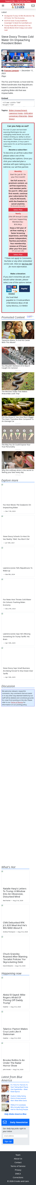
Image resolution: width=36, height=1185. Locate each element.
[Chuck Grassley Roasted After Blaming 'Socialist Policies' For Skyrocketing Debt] (15, 943)
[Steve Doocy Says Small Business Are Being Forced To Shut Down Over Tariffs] (18, 656)
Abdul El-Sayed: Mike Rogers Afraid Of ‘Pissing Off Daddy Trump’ (14, 998)
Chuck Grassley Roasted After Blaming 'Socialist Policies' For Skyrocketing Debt (15, 957)
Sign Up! (8, 1141)
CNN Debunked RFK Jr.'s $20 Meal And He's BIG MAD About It (15, 925)
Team (18, 1155)
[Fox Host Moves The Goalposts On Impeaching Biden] (18, 493)
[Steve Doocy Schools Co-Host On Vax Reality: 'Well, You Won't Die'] (18, 524)
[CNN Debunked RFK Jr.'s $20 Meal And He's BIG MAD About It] (15, 912)
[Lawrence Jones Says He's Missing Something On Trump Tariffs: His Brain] (18, 622)
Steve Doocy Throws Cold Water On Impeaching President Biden (17, 40)
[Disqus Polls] (18, 732)
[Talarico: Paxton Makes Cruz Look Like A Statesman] (15, 1018)
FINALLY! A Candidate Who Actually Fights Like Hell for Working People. (19, 1107)
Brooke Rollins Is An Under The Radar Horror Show (14, 1063)
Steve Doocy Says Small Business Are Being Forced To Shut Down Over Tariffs (18, 671)
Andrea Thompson (9, 932)
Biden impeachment (18, 110)
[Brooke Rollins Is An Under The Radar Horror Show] (15, 1049)
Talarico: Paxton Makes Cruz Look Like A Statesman (15, 1031)
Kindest (11, 293)
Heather (5, 1007)
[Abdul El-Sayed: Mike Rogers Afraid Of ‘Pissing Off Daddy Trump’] (15, 984)
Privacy (18, 1170)
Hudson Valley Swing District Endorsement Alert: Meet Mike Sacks (19, 1098)
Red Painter (7, 900)
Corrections (18, 1177)
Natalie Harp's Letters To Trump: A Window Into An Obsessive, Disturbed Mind (14, 892)
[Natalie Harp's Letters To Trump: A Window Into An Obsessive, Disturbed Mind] (15, 878)
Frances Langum (11, 70)
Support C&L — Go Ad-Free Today (18, 1)
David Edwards (8, 966)
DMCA (18, 1173)
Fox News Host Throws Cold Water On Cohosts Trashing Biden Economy (17, 602)
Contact (18, 1162)
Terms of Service (17, 702)
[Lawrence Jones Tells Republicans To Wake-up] (18, 556)
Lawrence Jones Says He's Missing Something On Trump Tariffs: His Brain (16, 636)
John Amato (7, 1069)
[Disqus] (18, 781)
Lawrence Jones (16, 113)
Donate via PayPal (24, 288)
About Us (18, 1158)
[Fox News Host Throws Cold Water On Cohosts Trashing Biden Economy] (18, 587)
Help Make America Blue (15, 1114)
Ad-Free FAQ (27, 264)
